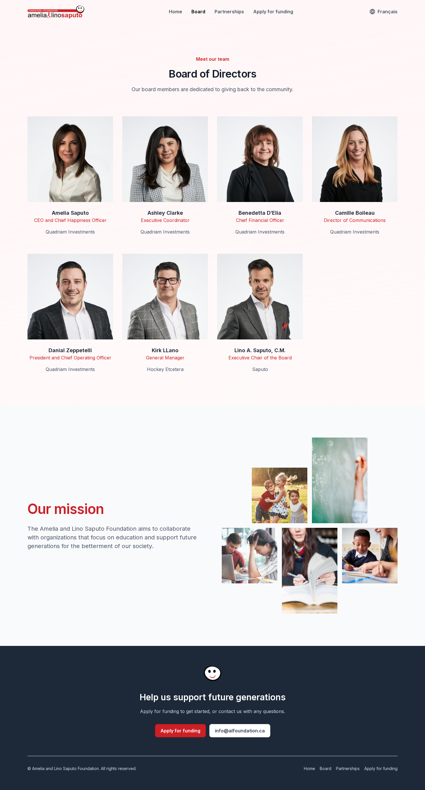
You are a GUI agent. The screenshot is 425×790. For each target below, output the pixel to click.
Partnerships (229, 11)
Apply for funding (273, 11)
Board (198, 11)
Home (175, 11)
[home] (56, 11)
